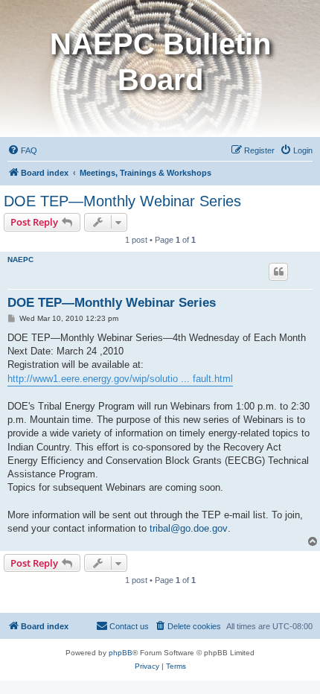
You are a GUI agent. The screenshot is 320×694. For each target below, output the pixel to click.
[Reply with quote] (278, 272)
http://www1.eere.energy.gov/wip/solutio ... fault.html (120, 378)
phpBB (120, 653)
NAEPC (20, 259)
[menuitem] (22, 150)
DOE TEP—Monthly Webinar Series (122, 201)
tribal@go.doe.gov (189, 528)
